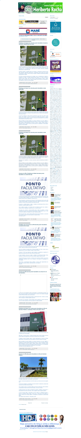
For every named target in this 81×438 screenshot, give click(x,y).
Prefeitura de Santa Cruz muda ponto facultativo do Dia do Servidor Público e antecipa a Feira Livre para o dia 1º (33, 309)
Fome (57, 127)
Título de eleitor (56, 178)
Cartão (58, 104)
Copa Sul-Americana (55, 109)
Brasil (54, 100)
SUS (60, 176)
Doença (57, 116)
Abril (57, 89)
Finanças (60, 126)
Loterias (51, 143)
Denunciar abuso (22, 409)
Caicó (57, 101)
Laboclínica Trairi (53, 141)
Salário (54, 170)
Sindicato (51, 176)
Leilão (51, 142)
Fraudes (60, 127)
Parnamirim (51, 154)
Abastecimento (51, 89)
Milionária (58, 147)
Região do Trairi (52, 166)
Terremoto (51, 178)
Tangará (54, 177)
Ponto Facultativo (27, 83)
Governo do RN (25, 267)
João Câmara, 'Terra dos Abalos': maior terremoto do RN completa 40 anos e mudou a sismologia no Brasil (57, 220)
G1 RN (52, 277)
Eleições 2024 (56, 119)
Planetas (57, 157)
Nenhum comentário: (28, 82)
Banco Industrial (59, 97)
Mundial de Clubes (54, 149)
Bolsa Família (54, 99)
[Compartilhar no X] (35, 82)
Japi (61, 139)
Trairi (53, 179)
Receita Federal (56, 165)
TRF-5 (56, 179)
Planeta (54, 157)
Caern (51, 101)
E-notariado (54, 117)
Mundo (59, 149)
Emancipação (54, 120)
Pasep (55, 154)
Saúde (54, 173)
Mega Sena (56, 146)
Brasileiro (58, 100)
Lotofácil (55, 143)
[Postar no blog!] (34, 82)
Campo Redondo (52, 103)
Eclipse (51, 118)
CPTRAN (58, 112)
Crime (61, 112)
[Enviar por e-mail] (32, 126)
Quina (51, 164)
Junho (61, 140)
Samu (50, 171)
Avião (51, 96)
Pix (51, 157)
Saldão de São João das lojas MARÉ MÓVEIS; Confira (57, 207)
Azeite (53, 96)
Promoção (51, 163)
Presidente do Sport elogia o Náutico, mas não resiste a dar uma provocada (55, 275)
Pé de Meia (59, 154)
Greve (55, 131)
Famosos (52, 123)
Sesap (51, 175)
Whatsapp (52, 190)
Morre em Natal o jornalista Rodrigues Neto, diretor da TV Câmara (55, 271)
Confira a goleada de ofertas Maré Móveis (57, 202)
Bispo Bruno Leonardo (54, 278)
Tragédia (51, 179)
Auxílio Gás (60, 95)
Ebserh (60, 117)
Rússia (55, 169)
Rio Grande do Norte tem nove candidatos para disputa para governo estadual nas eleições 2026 (57, 236)
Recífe (60, 165)
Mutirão (54, 150)
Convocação (56, 108)
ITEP (53, 139)
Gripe (58, 131)
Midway (55, 147)
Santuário (59, 171)
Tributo (59, 179)
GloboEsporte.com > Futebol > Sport (55, 273)
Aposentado (60, 93)
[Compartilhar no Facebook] (36, 82)
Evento (58, 122)
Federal (61, 123)
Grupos (54, 132)
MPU (50, 149)
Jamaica (59, 139)
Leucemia (55, 142)
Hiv (59, 133)
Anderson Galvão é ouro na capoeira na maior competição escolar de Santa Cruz (57, 195)
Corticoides (59, 111)
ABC (55, 89)
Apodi (57, 93)
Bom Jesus (51, 100)
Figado (57, 126)
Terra (60, 177)
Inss (55, 138)
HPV (53, 135)
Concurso (57, 106)
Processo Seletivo (53, 162)
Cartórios (60, 104)
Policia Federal (59, 158)
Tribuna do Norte (53, 269)
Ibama (61, 135)
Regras (56, 166)
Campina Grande (59, 102)
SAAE (58, 169)
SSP (56, 176)
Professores (59, 162)
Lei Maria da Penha (59, 141)
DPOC (51, 117)
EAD (57, 117)
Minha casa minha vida (55, 148)
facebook (52, 187)
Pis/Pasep (60, 156)
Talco (50, 177)
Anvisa (51, 93)
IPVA (51, 139)
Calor (55, 102)
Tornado (60, 178)
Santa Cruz (54, 171)
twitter (51, 188)
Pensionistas (51, 155)
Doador (54, 116)
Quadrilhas (59, 163)
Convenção (51, 108)
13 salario (51, 88)
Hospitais (51, 134)
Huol (58, 135)
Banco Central (60, 96)
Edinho (57, 118)
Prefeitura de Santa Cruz (33, 83)
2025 (54, 88)
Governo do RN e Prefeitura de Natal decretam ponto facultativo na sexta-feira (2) (31, 174)
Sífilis (54, 175)
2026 (56, 88)
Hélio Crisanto (52, 133)
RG (61, 166)
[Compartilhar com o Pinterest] (37, 82)
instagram (52, 189)
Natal (59, 150)
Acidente (60, 89)
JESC (51, 140)
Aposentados (56, 94)
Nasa (57, 150)
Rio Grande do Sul (58, 168)
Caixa (59, 101)
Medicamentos (52, 146)
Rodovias (51, 169)
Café (54, 101)
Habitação (59, 132)
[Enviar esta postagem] (32, 82)
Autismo (52, 95)
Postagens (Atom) (23, 404)
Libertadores (59, 142)
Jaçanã (56, 139)
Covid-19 (55, 112)
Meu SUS (52, 147)
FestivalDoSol (51, 126)
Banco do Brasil (53, 97)
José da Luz (57, 140)
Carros (51, 104)
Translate (56, 18)
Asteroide (60, 94)
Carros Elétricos (54, 104)
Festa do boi (59, 124)
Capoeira (56, 103)
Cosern (51, 112)
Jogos (54, 140)
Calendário (51, 102)
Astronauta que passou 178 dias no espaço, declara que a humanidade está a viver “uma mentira (58, 211)
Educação (51, 119)
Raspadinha (51, 165)
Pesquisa (56, 155)
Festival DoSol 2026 (52, 125)
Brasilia (61, 100)
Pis (57, 156)
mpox (60, 148)
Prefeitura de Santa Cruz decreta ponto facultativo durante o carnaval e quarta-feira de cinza (33, 43)
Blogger (47, 431)
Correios (55, 111)
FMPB (54, 127)
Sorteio (54, 176)
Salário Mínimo (58, 170)
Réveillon (59, 166)
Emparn (58, 120)
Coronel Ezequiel (53, 110)
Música (51, 150)
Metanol (61, 146)
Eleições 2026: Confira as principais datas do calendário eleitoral (57, 228)
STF (58, 176)
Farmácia (55, 123)
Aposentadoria (52, 94)
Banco (56, 96)
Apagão (54, 93)
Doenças (60, 116)
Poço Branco (54, 158)
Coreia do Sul (60, 109)
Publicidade (55, 163)
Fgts (54, 126)
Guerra (56, 132)
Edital (60, 118)
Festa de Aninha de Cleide (54, 124)
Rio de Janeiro (52, 167)
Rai (60, 164)
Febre (58, 123)
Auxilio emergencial (56, 95)
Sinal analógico (58, 175)
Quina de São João (55, 164)
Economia (54, 118)
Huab (56, 135)
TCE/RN (57, 177)
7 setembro (59, 88)
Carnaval (24, 83)
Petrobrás (54, 156)
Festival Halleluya (58, 125)
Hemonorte (56, 133)
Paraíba (55, 153)
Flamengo (51, 127)
